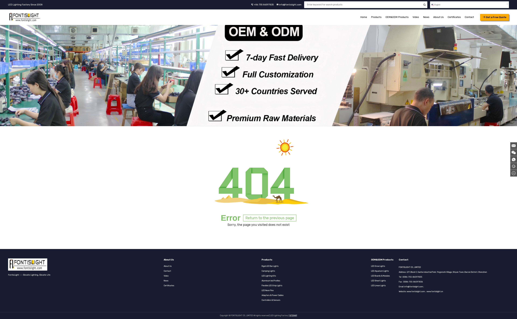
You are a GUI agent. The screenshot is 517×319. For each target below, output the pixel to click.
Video (416, 17)
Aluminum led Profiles (271, 281)
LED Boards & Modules (380, 276)
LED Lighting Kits (269, 276)
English (437, 5)
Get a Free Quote (496, 17)
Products (376, 17)
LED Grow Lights (378, 266)
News (426, 17)
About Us (438, 17)
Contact (469, 17)
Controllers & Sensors (271, 300)
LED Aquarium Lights (380, 271)
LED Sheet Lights (378, 281)
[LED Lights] (24, 17)
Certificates (454, 17)
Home (363, 17)
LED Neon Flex (268, 290)
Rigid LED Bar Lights (270, 266)
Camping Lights (268, 271)
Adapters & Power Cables (273, 295)
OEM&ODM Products (396, 17)
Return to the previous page (269, 218)
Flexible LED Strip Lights (272, 285)
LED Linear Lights (378, 285)
